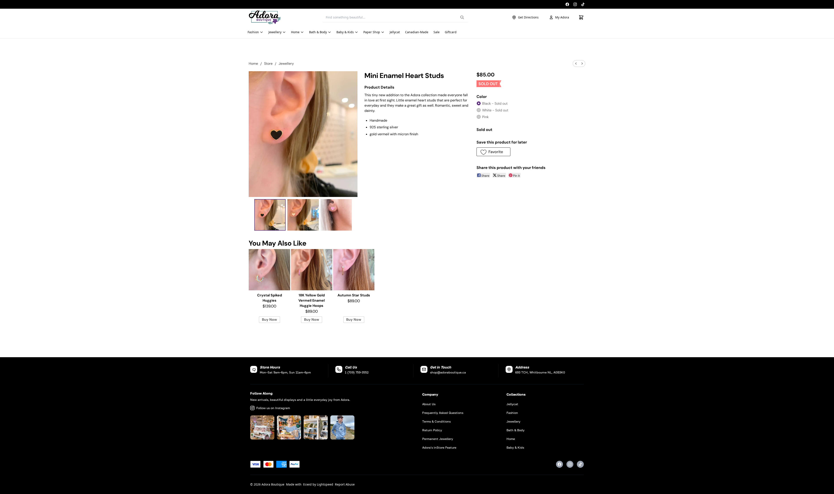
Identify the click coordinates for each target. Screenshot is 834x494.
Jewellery (286, 63)
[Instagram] (575, 4)
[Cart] (581, 17)
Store (268, 63)
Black (495, 103)
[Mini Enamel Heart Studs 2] (336, 215)
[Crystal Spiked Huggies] (269, 269)
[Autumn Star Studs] (353, 269)
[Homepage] (264, 17)
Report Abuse (345, 484)
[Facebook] (567, 4)
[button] (493, 151)
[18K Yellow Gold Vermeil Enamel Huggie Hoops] (311, 269)
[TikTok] (583, 4)
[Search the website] (462, 17)
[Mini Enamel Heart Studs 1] (303, 215)
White (495, 110)
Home (253, 63)
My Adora (562, 17)
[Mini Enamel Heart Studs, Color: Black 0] (270, 215)
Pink (485, 117)
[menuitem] (576, 63)
